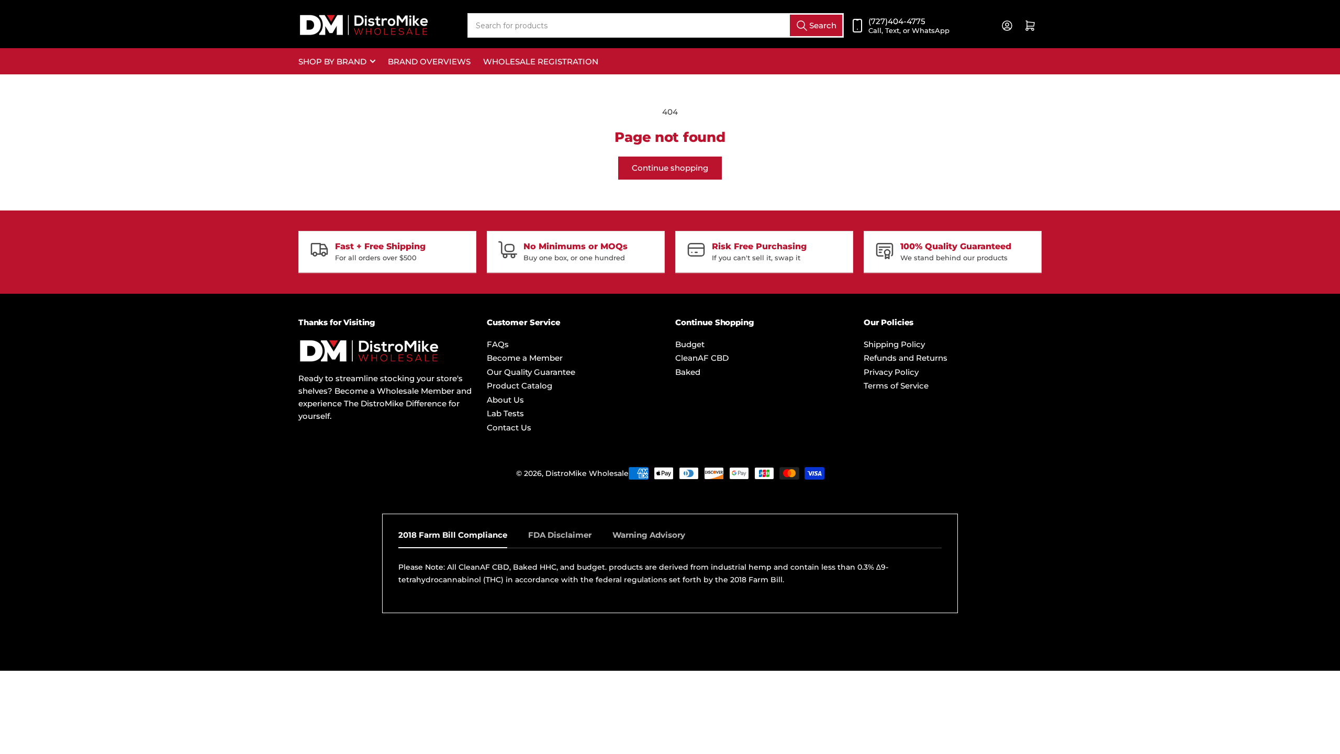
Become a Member (525, 358)
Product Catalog (519, 386)
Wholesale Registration (540, 61)
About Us (505, 400)
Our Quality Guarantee (531, 372)
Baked (687, 372)
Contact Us (509, 428)
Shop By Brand (332, 61)
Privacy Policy (891, 372)
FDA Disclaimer (559, 535)
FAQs (498, 344)
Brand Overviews (429, 61)
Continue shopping (670, 168)
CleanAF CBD (702, 358)
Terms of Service (896, 386)
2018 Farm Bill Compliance (452, 535)
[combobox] (655, 25)
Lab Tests (505, 413)
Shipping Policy (894, 344)
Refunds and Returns (905, 358)
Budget (690, 344)
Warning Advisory (648, 535)
